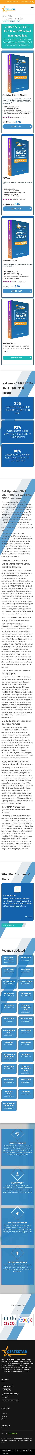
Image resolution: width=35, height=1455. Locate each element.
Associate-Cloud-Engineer (10, 1393)
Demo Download (16, 358)
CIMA (10, 16)
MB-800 (5, 1397)
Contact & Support (12, 1)
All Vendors (5, 1414)
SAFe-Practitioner (7, 1386)
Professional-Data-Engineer (10, 1401)
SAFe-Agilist (6, 1390)
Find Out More (8, 925)
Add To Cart (16, 126)
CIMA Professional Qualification (14, 19)
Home (3, 16)
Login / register (26, 1)
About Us (4, 1416)
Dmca (4, 1419)
